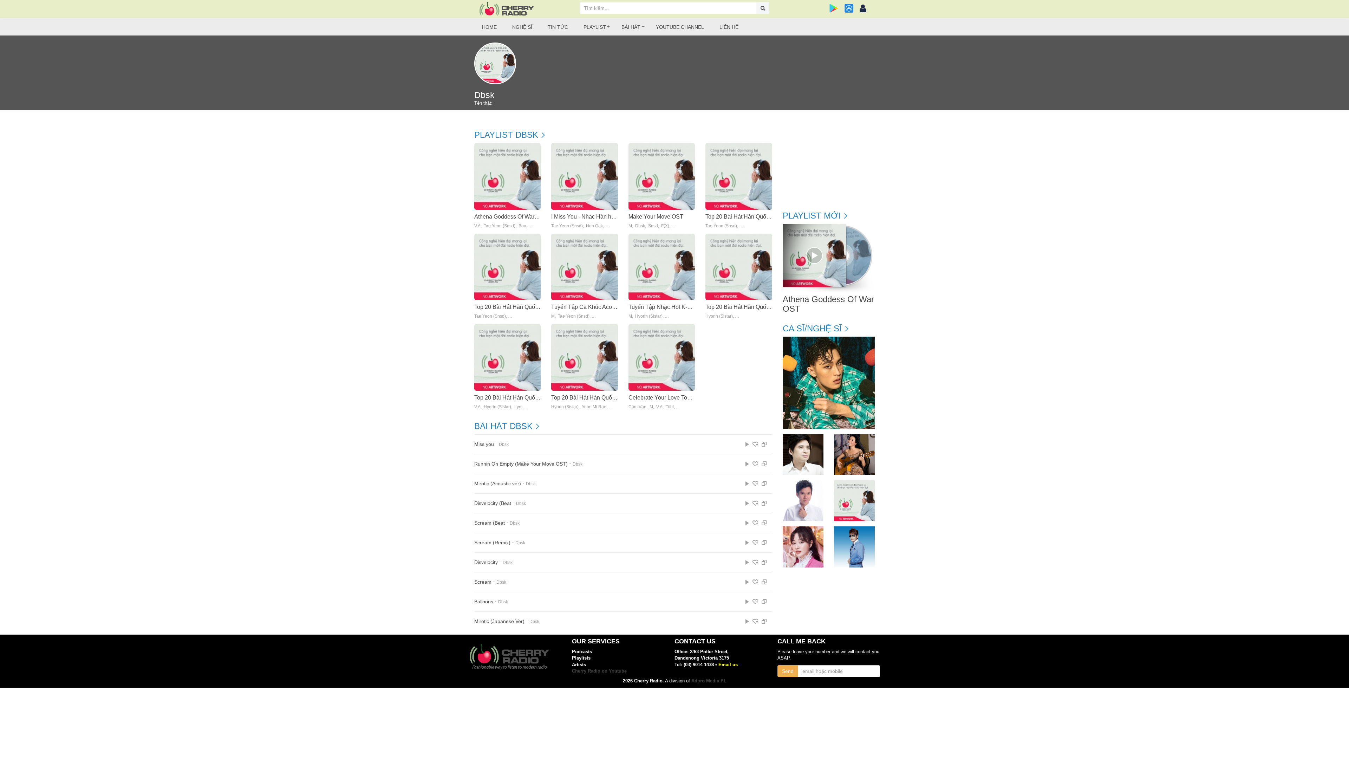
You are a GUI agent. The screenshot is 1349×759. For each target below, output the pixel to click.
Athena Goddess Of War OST (510, 217)
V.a (477, 226)
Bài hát (630, 27)
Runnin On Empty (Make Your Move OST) (521, 464)
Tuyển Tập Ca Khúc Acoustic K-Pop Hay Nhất (608, 307)
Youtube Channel (680, 27)
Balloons (483, 601)
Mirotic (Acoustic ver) (497, 483)
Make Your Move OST (655, 217)
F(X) (665, 226)
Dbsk (640, 226)
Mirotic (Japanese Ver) (499, 621)
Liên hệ (728, 27)
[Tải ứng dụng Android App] (833, 8)
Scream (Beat (489, 523)
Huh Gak (594, 226)
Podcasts (582, 651)
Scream (482, 582)
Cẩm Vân (637, 407)
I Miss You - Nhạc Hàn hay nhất (590, 217)
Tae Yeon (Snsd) (499, 226)
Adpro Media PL (708, 680)
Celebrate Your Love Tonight (663, 398)
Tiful (670, 407)
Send (788, 671)
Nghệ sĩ (522, 27)
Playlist (595, 27)
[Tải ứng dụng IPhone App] (849, 8)
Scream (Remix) (492, 542)
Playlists (581, 658)
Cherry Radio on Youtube (599, 671)
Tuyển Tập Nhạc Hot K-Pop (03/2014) (675, 307)
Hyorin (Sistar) (649, 316)
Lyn (517, 407)
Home (489, 27)
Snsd (653, 226)
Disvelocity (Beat (492, 503)
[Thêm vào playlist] (755, 444)
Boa (522, 226)
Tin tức (558, 27)
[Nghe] (747, 444)
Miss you (484, 444)
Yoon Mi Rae (594, 407)
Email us (728, 664)
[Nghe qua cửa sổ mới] (764, 444)
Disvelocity (486, 562)
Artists (579, 664)
